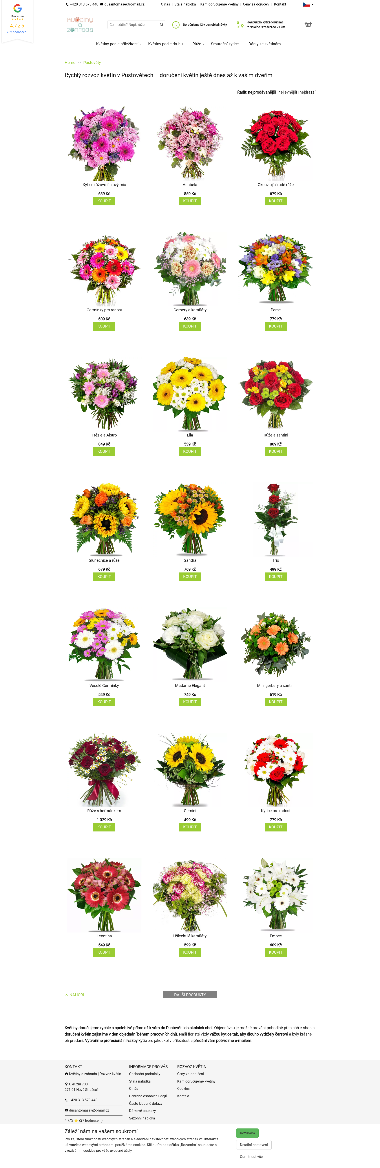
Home (70, 62)
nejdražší (307, 92)
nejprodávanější (262, 92)
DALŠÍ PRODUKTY (190, 994)
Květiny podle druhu (166, 44)
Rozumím (247, 1133)
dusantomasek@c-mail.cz (124, 4)
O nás (166, 4)
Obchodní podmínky (144, 1074)
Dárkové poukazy (142, 1111)
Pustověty (92, 62)
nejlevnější (287, 92)
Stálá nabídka (185, 4)
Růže (197, 44)
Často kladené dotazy (146, 1103)
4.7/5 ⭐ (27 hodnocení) (84, 1120)
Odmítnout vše (251, 1157)
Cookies (183, 1089)
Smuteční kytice (225, 44)
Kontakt (280, 4)
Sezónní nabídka (142, 1118)
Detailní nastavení (254, 1145)
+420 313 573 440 (83, 4)
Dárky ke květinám (265, 44)
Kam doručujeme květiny (219, 4)
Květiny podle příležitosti (117, 44)
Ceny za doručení (256, 4)
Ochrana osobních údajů (148, 1096)
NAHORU (77, 994)
